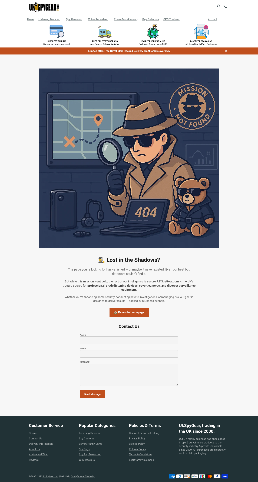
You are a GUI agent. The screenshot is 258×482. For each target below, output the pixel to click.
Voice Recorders (98, 19)
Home (30, 19)
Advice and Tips (38, 454)
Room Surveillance (125, 19)
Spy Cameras (74, 19)
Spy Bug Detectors (90, 454)
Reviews (34, 460)
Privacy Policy (137, 438)
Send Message (92, 394)
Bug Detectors (150, 19)
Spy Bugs (84, 449)
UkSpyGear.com (50, 476)
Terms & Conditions (140, 454)
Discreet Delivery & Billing (144, 433)
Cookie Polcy (137, 443)
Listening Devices (49, 19)
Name (83, 335)
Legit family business (141, 460)
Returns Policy (137, 449)
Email (83, 348)
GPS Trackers (171, 19)
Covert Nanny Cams (90, 443)
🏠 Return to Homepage (129, 312)
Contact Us (35, 438)
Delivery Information (41, 443)
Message (85, 362)
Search (33, 433)
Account (212, 19)
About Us (34, 449)
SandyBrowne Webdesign (83, 476)
